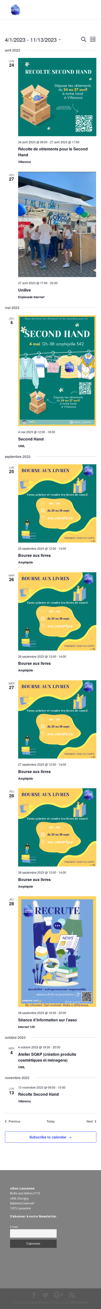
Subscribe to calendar (47, 1137)
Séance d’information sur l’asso (47, 1020)
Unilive (24, 290)
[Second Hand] (57, 370)
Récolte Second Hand (38, 1094)
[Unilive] (57, 224)
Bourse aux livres (34, 555)
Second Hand (31, 439)
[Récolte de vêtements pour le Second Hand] (57, 97)
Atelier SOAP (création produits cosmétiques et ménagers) (47, 1057)
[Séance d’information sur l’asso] (57, 951)
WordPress (39, 1302)
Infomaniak (80, 1302)
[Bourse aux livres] (57, 503)
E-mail (14, 1227)
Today (51, 1121)
